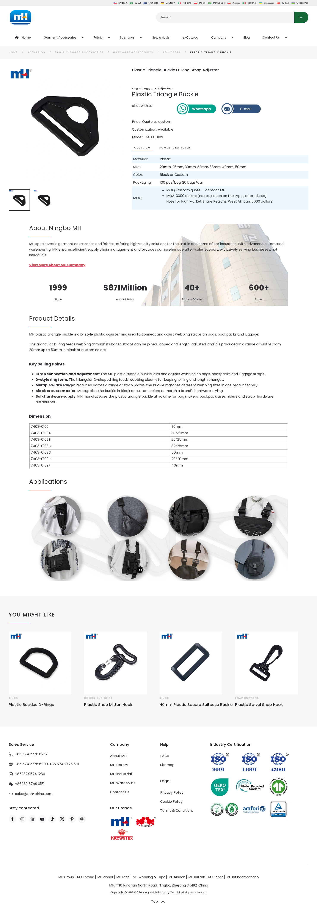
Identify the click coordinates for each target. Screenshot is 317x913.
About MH (118, 755)
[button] (163, 902)
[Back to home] (21, 17)
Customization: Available (152, 129)
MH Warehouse (123, 782)
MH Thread (85, 877)
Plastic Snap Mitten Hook (108, 704)
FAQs (164, 755)
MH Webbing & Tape (149, 877)
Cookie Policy (171, 801)
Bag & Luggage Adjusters (152, 88)
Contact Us (119, 792)
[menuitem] (23, 37)
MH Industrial (121, 773)
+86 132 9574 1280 (30, 773)
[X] (62, 819)
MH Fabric (215, 877)
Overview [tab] (142, 147)
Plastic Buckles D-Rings (31, 704)
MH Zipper (105, 877)
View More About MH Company (57, 264)
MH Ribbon (177, 877)
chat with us (142, 105)
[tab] (19, 200)
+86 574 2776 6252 (31, 754)
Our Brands (121, 808)
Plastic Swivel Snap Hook (259, 704)
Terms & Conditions (176, 810)
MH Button (196, 877)
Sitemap (167, 764)
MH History (119, 764)
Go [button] (301, 17)
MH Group (66, 877)
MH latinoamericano (243, 877)
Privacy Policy (172, 792)
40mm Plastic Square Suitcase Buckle (196, 704)
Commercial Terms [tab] (175, 147)
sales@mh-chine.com (33, 793)
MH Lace (123, 877)
